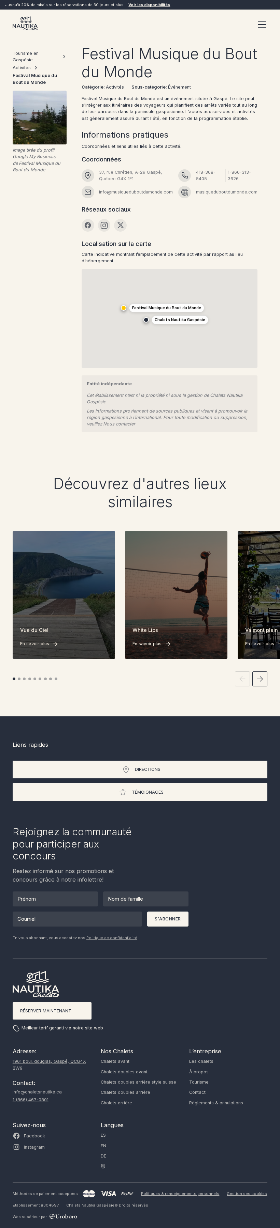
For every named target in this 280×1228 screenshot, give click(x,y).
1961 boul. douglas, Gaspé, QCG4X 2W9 (49, 1064)
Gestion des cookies (247, 1193)
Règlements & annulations (216, 1102)
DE (103, 1156)
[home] (25, 24)
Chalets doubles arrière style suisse (138, 1082)
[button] (261, 24)
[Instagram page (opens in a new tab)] (104, 225)
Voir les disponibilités (149, 4)
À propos (199, 1071)
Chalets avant (115, 1061)
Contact (197, 1092)
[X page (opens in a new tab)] (120, 225)
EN (103, 1145)
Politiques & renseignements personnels (180, 1193)
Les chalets (201, 1061)
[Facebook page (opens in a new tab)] (88, 225)
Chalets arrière (116, 1102)
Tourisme (199, 1082)
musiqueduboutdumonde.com (226, 192)
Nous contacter (119, 423)
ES (103, 1135)
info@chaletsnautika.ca (37, 1091)
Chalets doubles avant (124, 1071)
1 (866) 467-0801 (30, 1099)
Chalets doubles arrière (125, 1092)
